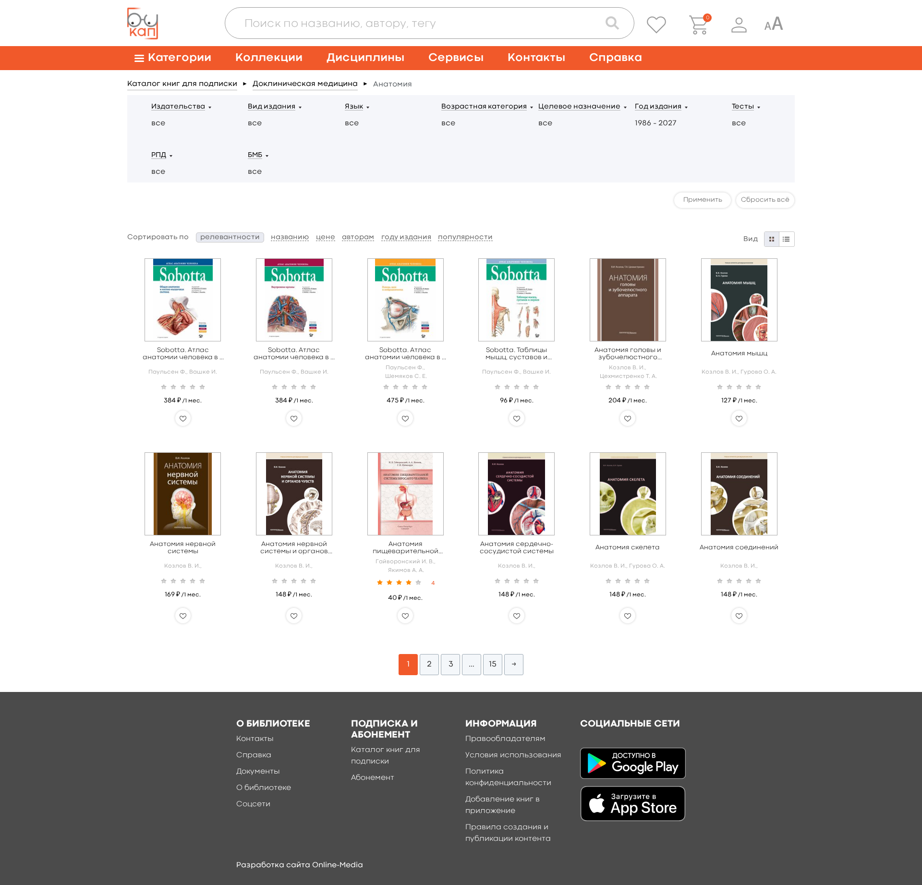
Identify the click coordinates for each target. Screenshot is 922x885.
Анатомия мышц (739, 353)
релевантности (230, 237)
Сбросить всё (765, 200)
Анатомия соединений (739, 547)
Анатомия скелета (627, 547)
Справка (615, 58)
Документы (258, 771)
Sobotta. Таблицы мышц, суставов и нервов (516, 354)
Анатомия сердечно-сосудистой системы (517, 547)
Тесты (743, 107)
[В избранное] (183, 418)
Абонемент (372, 778)
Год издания (658, 107)
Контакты (536, 58)
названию (290, 237)
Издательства (178, 107)
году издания (406, 237)
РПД (158, 155)
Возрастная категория (484, 107)
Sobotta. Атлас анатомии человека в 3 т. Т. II (294, 354)
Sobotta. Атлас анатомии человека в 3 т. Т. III (405, 354)
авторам (358, 237)
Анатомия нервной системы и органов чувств (294, 548)
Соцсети (253, 804)
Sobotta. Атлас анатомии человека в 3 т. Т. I (183, 354)
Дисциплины (365, 58)
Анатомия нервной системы (183, 547)
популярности (465, 237)
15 (493, 664)
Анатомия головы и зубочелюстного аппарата (627, 354)
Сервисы (456, 58)
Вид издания (271, 107)
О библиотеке (263, 788)
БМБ (255, 155)
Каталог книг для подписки (182, 84)
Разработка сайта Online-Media (299, 865)
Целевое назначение (579, 107)
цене (325, 237)
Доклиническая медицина (305, 84)
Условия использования (513, 755)
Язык (354, 107)
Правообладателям (505, 739)
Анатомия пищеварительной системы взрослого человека (405, 548)
